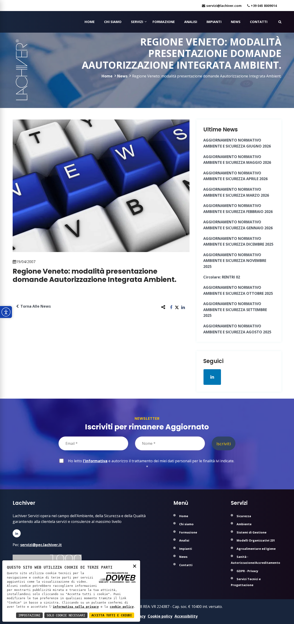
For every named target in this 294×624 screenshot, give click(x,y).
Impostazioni (29, 615)
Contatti (258, 22)
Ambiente (244, 524)
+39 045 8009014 (264, 5)
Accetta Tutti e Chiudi (111, 615)
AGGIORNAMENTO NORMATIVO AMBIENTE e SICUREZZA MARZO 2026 (236, 192)
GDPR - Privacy (247, 571)
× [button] (135, 566)
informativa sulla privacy (76, 606)
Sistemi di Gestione (251, 532)
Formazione (164, 22)
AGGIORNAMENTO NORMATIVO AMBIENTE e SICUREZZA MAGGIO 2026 (237, 159)
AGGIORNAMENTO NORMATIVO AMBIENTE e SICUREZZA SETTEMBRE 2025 (235, 309)
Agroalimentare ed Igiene (256, 549)
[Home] (13, 21)
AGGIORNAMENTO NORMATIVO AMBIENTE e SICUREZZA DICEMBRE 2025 (238, 241)
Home (90, 22)
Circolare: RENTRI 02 (221, 277)
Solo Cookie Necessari (66, 615)
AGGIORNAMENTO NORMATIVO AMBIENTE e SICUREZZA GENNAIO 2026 (238, 224)
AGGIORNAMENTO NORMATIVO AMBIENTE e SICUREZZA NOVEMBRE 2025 (234, 260)
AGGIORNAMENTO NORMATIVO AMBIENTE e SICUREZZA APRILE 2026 (235, 176)
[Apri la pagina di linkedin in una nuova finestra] (212, 377)
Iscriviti (223, 443)
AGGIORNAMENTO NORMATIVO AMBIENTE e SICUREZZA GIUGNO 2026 (237, 143)
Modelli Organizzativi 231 (256, 540)
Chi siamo (113, 22)
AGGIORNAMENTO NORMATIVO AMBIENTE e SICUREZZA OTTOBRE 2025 (238, 290)
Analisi (190, 22)
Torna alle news (35, 306)
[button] (171, 307)
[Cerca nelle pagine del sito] (279, 21)
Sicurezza (244, 516)
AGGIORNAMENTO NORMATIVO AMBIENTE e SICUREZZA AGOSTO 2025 (237, 329)
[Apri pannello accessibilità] (6, 312)
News (235, 22)
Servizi (137, 22)
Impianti (213, 22)
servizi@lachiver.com (224, 5)
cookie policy (122, 606)
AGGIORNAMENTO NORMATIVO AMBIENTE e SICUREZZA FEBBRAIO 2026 (238, 208)
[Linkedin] (17, 533)
